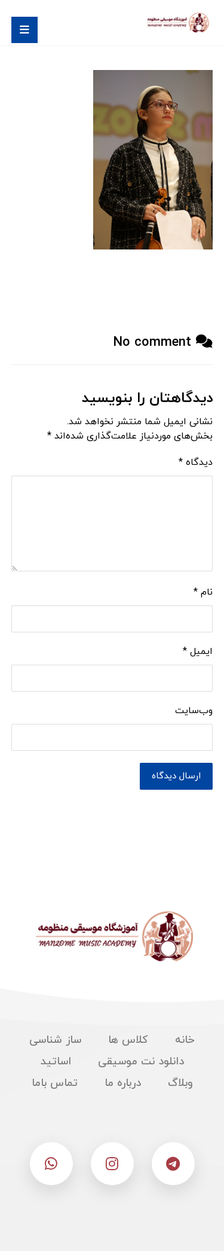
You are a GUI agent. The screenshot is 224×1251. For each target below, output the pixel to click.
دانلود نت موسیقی (141, 1061)
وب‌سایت (194, 710)
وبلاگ (180, 1083)
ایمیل (198, 651)
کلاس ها (128, 1040)
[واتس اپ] (51, 1163)
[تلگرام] (173, 1163)
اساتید (56, 1061)
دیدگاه (196, 462)
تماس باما (55, 1083)
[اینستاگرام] (112, 1163)
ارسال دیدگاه (176, 776)
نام (203, 592)
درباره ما (123, 1083)
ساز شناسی (55, 1040)
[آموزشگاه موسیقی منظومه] (177, 23)
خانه (185, 1040)
